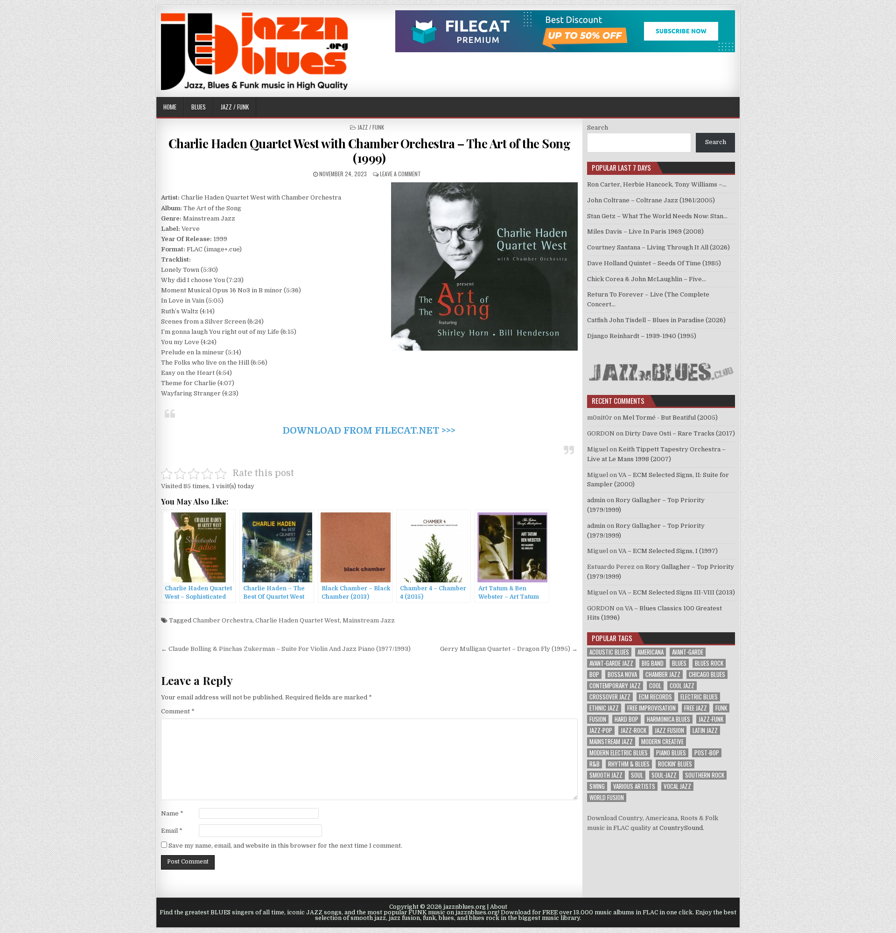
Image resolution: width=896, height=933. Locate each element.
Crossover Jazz (609, 696)
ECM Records (655, 696)
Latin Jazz (705, 730)
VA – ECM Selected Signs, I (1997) (668, 550)
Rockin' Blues (675, 764)
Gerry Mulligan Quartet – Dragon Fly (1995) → (509, 648)
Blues (198, 106)
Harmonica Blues (668, 719)
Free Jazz (695, 708)
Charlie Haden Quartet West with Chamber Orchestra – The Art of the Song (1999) (369, 150)
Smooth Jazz (606, 775)
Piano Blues (671, 752)
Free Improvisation (651, 708)
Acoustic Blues (609, 652)
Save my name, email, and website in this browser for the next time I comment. (285, 845)
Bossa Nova (622, 674)
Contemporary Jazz (615, 685)
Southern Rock (704, 775)
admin (596, 500)
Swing (597, 786)
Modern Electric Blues (618, 752)
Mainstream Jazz (369, 620)
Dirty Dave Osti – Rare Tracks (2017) (680, 433)
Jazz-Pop (600, 730)
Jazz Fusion (669, 730)
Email (171, 830)
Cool (655, 685)
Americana (650, 652)
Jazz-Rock (633, 730)
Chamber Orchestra (222, 620)
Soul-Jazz (664, 775)
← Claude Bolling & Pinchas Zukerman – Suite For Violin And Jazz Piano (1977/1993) (286, 648)
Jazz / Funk (235, 106)
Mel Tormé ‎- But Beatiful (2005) (670, 417)
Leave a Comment (400, 174)
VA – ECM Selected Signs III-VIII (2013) (676, 592)
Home (169, 106)
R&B (594, 764)
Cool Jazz (682, 685)
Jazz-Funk (711, 719)
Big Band (653, 663)
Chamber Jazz (662, 674)
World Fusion (606, 797)
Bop (594, 674)
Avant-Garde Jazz (611, 663)
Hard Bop (626, 719)
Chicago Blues (707, 674)
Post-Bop (706, 752)
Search (597, 127)
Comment (178, 711)
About (498, 907)
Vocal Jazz (677, 786)
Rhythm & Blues (629, 764)
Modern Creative (662, 741)
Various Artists (634, 786)
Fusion (597, 719)
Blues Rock (709, 663)
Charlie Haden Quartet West (297, 620)
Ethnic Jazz (604, 708)
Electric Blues (699, 696)
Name (172, 813)
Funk (721, 708)
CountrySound (681, 827)
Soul (637, 775)
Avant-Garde (687, 652)
